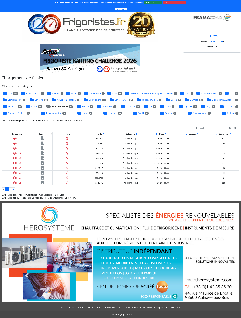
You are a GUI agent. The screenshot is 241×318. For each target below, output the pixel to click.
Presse (72, 307)
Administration (173, 307)
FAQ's (64, 307)
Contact (120, 307)
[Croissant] (64, 134)
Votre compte (216, 41)
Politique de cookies (135, 307)
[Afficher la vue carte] (229, 128)
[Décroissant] (73, 134)
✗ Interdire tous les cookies (174, 3)
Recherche (212, 46)
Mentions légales (155, 307)
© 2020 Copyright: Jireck (120, 314)
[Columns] (235, 128)
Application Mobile (106, 307)
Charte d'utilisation (86, 307)
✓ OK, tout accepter (153, 3)
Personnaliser (121, 9)
